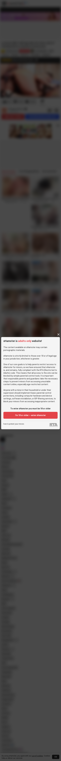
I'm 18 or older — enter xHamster (30, 415)
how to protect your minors (13, 424)
